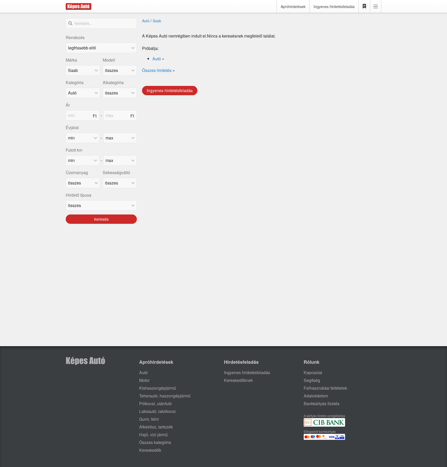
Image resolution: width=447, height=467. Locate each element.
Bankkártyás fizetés (321, 403)
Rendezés (75, 37)
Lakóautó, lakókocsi (157, 411)
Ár (68, 105)
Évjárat (72, 127)
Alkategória (113, 82)
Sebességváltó (116, 172)
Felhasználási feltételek (325, 388)
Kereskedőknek (238, 380)
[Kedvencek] (364, 6)
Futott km (74, 150)
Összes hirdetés (157, 70)
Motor (144, 380)
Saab (157, 20)
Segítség (312, 380)
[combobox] (83, 70)
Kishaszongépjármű (157, 388)
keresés (101, 219)
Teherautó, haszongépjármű (164, 396)
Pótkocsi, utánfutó (155, 403)
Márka (71, 60)
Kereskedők (150, 450)
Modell (109, 60)
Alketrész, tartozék (156, 427)
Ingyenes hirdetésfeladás (334, 6)
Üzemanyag (77, 172)
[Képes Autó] (78, 6)
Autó (146, 20)
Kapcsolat (313, 372)
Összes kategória (155, 442)
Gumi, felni (149, 419)
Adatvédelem (316, 396)
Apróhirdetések (293, 6)
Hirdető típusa (78, 195)
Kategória (75, 82)
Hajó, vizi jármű (153, 435)
